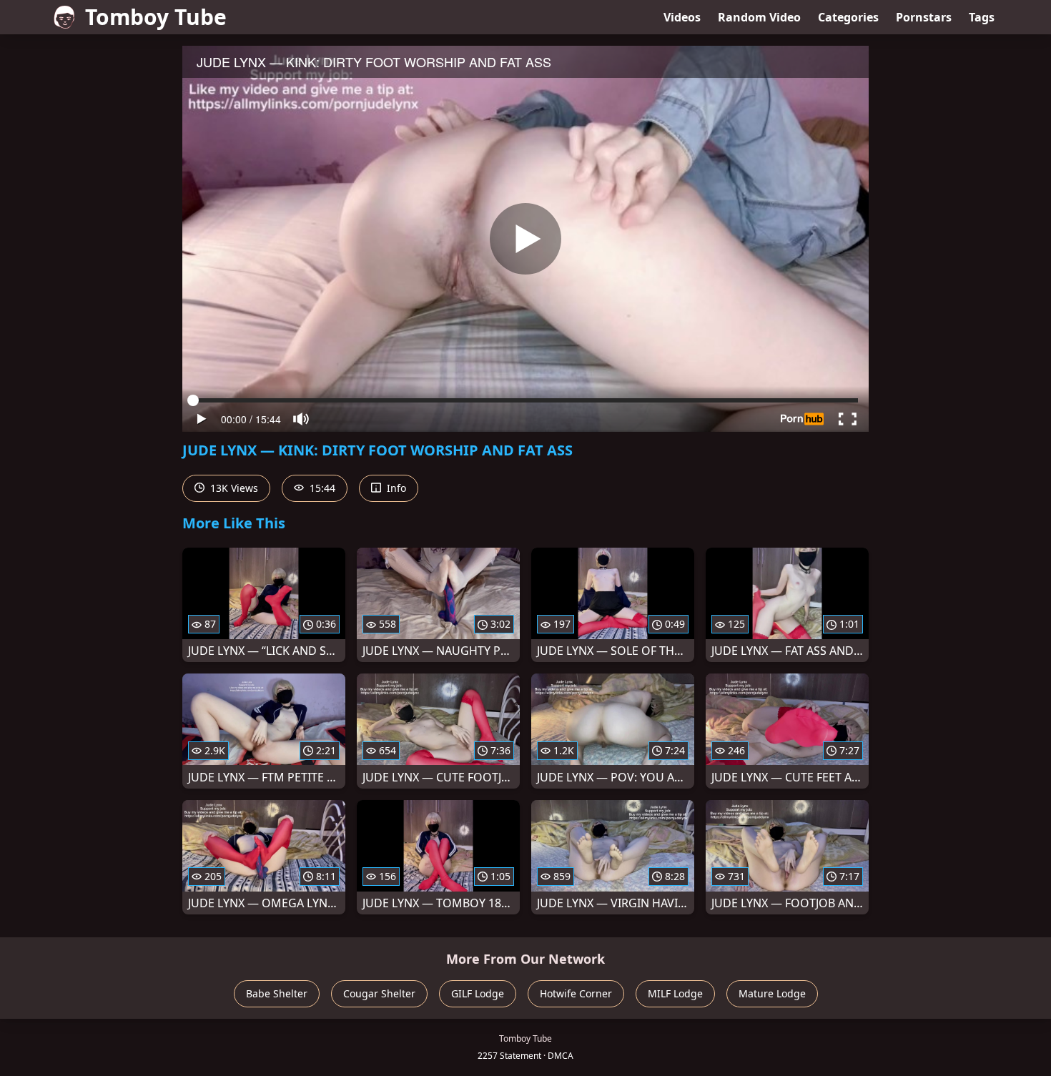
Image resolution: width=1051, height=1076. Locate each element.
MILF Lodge (675, 993)
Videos (682, 17)
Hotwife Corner (576, 993)
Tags (982, 17)
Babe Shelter (276, 993)
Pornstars (924, 17)
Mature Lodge (772, 993)
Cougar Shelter (379, 993)
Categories (848, 17)
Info (395, 488)
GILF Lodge (477, 993)
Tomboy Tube (156, 16)
